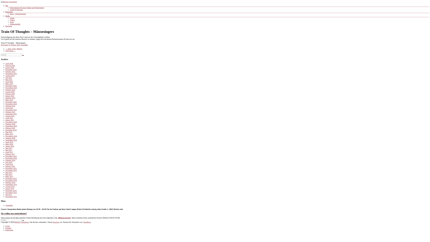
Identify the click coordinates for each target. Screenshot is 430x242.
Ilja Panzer (4, 45)
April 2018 (9, 142)
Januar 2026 (9, 68)
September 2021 (11, 114)
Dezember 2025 (11, 70)
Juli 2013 (8, 195)
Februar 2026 (10, 66)
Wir (6, 6)
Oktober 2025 (10, 72)
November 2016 (11, 158)
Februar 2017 (10, 154)
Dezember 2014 (11, 178)
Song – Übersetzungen (18, 14)
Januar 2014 (9, 189)
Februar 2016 (10, 166)
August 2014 (10, 187)
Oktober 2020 (10, 124)
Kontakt (8, 228)
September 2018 (11, 140)
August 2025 (10, 76)
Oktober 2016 (10, 160)
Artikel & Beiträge (16, 10)
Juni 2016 (8, 162)
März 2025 (9, 84)
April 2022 (9, 108)
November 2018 (11, 136)
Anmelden (9, 205)
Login (7, 226)
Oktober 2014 (10, 183)
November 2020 (11, 122)
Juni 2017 (8, 148)
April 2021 (9, 118)
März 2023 (9, 100)
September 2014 (11, 185)
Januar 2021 (9, 120)
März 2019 (9, 134)
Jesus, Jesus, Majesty (13, 49)
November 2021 (11, 110)
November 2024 (11, 88)
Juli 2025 (8, 78)
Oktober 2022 (10, 106)
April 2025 (9, 82)
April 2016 (9, 164)
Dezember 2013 (11, 191)
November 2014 (11, 181)
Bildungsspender (64, 218)
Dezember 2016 (11, 156)
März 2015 (9, 176)
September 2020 (11, 126)
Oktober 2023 (10, 98)
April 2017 (9, 152)
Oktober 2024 (10, 90)
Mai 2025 (8, 80)
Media (7, 16)
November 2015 (11, 170)
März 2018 (9, 144)
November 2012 (11, 197)
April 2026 (9, 64)
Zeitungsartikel (15, 24)
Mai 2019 (8, 132)
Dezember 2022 (11, 102)
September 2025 (11, 74)
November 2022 (11, 104)
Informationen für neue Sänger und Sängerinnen (27, 8)
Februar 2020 (10, 128)
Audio (12, 18)
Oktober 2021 (10, 112)
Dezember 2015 (11, 168)
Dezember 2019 (11, 130)
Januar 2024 (9, 96)
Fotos (12, 22)
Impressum (9, 230)
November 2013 (11, 193)
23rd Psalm (10, 51)
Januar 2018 (9, 146)
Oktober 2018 (10, 138)
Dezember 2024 (11, 86)
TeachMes (24, 45)
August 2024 (10, 92)
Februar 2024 (10, 94)
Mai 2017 (8, 150)
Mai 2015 (8, 174)
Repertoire (9, 12)
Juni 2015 (8, 172)
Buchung (8, 26)
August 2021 (10, 116)
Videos (12, 20)
